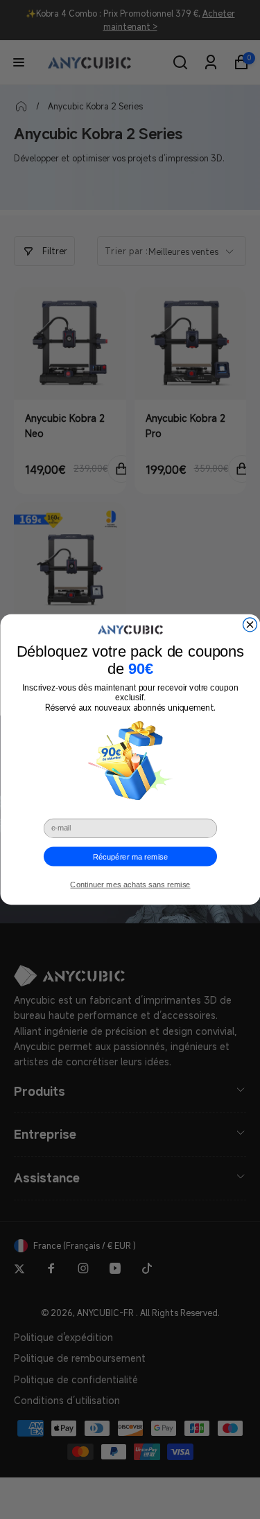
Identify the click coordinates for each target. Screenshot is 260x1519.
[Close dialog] (250, 625)
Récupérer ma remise (129, 856)
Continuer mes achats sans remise (130, 884)
